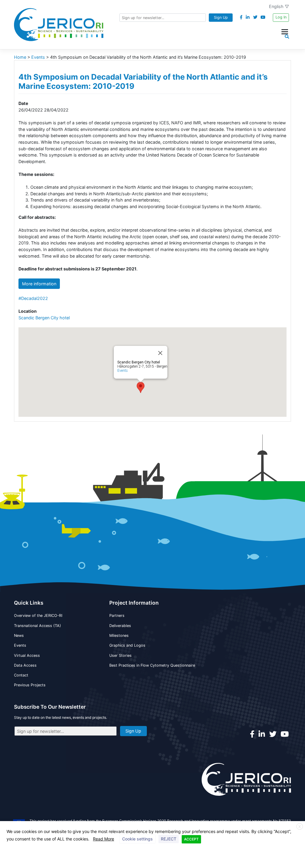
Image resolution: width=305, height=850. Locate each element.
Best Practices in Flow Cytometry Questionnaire (152, 665)
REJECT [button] (168, 838)
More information (39, 283)
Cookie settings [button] (137, 838)
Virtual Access (27, 655)
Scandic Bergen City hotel (44, 317)
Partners (117, 615)
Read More (103, 838)
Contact (21, 675)
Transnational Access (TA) (37, 625)
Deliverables (120, 625)
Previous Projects (30, 685)
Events (122, 371)
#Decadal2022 (33, 298)
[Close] (160, 353)
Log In (281, 17)
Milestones (119, 635)
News (19, 635)
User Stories (120, 655)
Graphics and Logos (127, 645)
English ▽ (279, 6)
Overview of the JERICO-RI (38, 615)
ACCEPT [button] (191, 839)
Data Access (25, 665)
